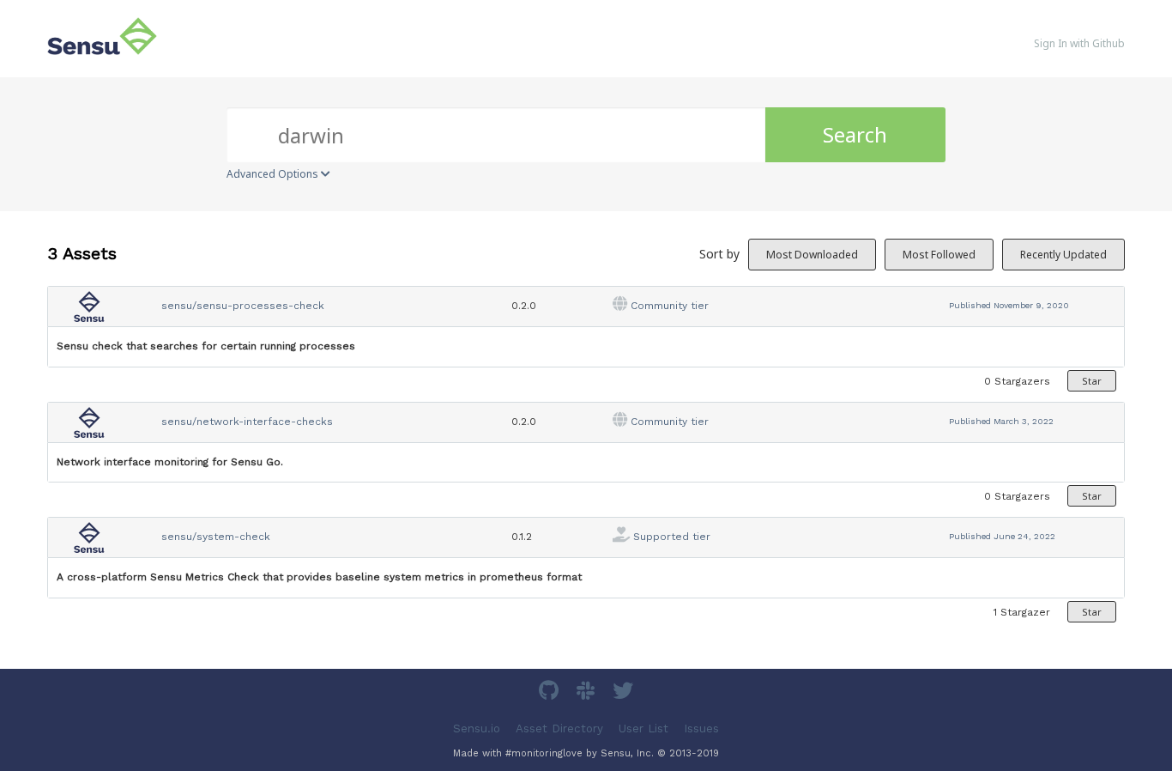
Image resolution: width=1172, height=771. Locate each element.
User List (643, 727)
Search (855, 134)
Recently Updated (1063, 254)
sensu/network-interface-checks (247, 422)
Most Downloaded (812, 254)
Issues (701, 727)
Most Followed (939, 254)
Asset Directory (559, 727)
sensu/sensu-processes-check (242, 306)
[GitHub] (551, 693)
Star (1092, 380)
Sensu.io (476, 727)
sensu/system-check (215, 537)
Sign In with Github (1079, 43)
